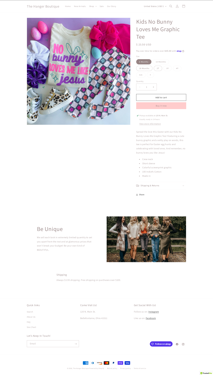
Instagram (153, 311)
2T (158, 68)
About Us (31, 317)
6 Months (143, 61)
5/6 (142, 75)
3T (169, 69)
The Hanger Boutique (81, 368)
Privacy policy (125, 368)
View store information (150, 123)
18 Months (144, 68)
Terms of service (140, 368)
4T (178, 69)
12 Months (162, 62)
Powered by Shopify (96, 368)
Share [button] (141, 194)
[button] (93, 6)
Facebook (151, 318)
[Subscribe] (75, 343)
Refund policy (112, 368)
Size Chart (31, 327)
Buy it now (161, 105)
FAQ (28, 322)
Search (30, 311)
